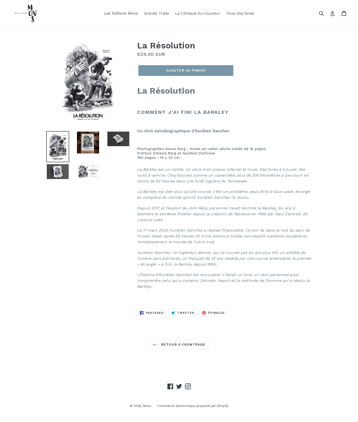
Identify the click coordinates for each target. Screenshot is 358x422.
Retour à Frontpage (182, 344)
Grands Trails (156, 13)
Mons (147, 406)
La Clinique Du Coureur (197, 13)
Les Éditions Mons (121, 13)
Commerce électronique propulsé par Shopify (192, 406)
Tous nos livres (240, 13)
